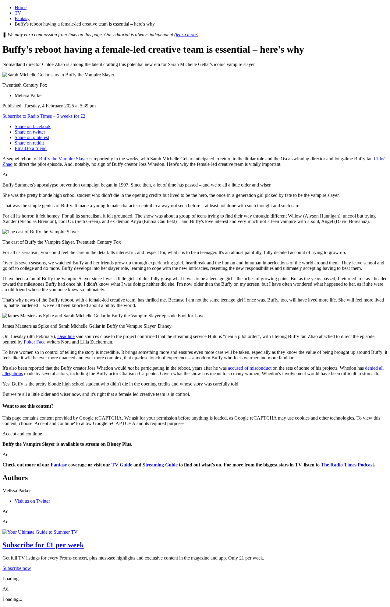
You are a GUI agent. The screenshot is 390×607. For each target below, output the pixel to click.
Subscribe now (16, 568)
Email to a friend (31, 148)
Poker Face (34, 341)
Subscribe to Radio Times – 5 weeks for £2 (43, 116)
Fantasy (22, 18)
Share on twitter (30, 131)
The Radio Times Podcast (347, 464)
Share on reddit (29, 142)
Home (21, 7)
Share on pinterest (32, 137)
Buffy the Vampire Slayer (63, 158)
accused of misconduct (249, 368)
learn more (186, 34)
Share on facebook (33, 126)
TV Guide (122, 464)
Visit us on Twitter (32, 501)
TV (18, 13)
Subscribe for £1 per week (43, 545)
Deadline (66, 336)
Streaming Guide (160, 464)
